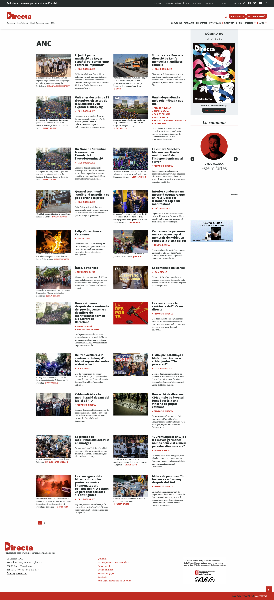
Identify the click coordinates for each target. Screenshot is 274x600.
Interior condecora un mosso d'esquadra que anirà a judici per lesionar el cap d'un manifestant (168, 197)
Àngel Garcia (161, 111)
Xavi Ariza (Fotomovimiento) (170, 120)
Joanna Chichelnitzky (58, 86)
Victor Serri (121, 128)
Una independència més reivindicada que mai (167, 100)
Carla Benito (84, 368)
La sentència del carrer (168, 268)
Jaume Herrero (62, 259)
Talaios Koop (249, 596)
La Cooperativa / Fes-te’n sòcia (113, 562)
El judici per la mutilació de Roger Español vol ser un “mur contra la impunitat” (92, 60)
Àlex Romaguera (86, 272)
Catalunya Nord (42, 23)
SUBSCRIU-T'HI (237, 16)
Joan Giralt (160, 272)
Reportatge (201, 23)
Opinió (239, 23)
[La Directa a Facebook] (249, 3)
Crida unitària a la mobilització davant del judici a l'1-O (92, 397)
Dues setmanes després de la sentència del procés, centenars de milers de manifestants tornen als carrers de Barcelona (92, 312)
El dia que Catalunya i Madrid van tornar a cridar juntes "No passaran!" (167, 359)
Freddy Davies (122, 504)
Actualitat (189, 23)
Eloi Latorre (84, 238)
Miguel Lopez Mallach (57, 462)
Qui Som (158, 3)
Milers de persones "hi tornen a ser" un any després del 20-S (168, 479)
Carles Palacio (162, 114)
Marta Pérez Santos (88, 329)
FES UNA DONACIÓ (256, 16)
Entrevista (229, 23)
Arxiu (118, 89)
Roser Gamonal (59, 217)
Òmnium (138, 256)
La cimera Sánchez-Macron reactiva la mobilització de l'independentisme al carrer (167, 155)
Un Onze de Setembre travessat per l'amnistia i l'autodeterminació (90, 153)
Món (53, 23)
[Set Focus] (225, 17)
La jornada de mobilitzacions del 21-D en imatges (92, 440)
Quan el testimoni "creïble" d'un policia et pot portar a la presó (92, 194)
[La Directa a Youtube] (260, 3)
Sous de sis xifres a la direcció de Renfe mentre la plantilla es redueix (167, 60)
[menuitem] (11, 23)
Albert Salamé (50, 128)
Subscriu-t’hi (104, 566)
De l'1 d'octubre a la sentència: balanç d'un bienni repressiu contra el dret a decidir (92, 359)
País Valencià (22, 23)
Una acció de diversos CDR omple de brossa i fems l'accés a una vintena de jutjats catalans (168, 400)
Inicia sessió (239, 3)
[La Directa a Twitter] (254, 3)
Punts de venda (193, 3)
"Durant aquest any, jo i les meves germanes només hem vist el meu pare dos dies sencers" (169, 441)
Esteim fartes (214, 168)
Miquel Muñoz (139, 177)
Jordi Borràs (135, 222)
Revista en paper (106, 573)
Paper (261, 23)
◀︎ (192, 159)
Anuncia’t (210, 3)
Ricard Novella (162, 108)
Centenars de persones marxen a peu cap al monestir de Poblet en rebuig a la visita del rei (169, 236)
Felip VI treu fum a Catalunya (88, 232)
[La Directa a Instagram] (266, 3)
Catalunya (11, 23)
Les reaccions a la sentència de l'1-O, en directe (167, 306)
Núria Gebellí (84, 326)
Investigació (215, 23)
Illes (32, 23)
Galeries (249, 23)
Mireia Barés (161, 117)
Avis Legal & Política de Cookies (114, 580)
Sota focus (176, 23)
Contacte (224, 3)
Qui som (102, 558)
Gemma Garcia (162, 245)
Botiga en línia (173, 3)
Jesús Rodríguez (86, 69)
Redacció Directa (163, 166)
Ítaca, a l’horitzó (86, 268)
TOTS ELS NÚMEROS (214, 110)
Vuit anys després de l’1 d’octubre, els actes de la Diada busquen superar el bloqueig (92, 102)
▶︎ (236, 159)
